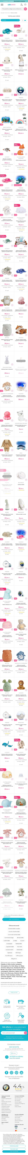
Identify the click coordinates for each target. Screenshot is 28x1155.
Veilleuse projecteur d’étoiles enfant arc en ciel (7, 786)
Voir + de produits (14, 919)
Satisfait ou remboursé (6, 1112)
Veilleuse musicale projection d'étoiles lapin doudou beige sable (7, 396)
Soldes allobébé (18, 1106)
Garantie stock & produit (6, 1110)
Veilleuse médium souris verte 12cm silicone (7, 695)
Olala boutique (11, 975)
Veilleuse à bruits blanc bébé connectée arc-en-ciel (21, 130)
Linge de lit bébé (10, 946)
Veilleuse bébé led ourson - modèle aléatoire (21, 426)
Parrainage (17, 1122)
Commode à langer (9, 937)
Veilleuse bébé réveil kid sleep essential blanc (21, 100)
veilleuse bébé (21, 484)
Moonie (16, 973)
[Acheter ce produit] (12, 35)
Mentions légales (18, 1102)
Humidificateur (9, 955)
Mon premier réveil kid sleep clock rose (7, 725)
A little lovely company (13, 964)
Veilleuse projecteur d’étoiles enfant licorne (7, 636)
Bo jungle (8, 969)
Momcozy (10, 973)
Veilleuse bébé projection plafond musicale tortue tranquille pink (21, 544)
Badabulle (17, 968)
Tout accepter (14, 1151)
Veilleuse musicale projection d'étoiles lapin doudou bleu (21, 666)
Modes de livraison (5, 1107)
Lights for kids (20, 971)
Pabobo (3, 964)
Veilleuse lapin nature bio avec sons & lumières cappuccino (7, 455)
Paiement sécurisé (19, 1124)
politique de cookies (19, 1143)
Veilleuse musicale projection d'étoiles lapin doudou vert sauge (7, 902)
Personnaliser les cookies (6, 1104)
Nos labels (4, 1118)
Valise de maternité (18, 1120)
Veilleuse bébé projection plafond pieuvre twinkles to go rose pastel (21, 310)
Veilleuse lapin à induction (7, 369)
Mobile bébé (19, 949)
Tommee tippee (6, 976)
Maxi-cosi (4, 973)
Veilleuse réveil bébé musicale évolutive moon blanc (20, 604)
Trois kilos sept (21, 976)
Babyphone (14, 958)
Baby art (17, 966)
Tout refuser (14, 1149)
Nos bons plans (18, 1099)
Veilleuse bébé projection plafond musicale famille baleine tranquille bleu (7, 755)
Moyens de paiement (6, 1109)
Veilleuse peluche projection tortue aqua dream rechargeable (21, 190)
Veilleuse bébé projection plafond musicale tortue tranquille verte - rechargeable (7, 252)
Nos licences (4, 1120)
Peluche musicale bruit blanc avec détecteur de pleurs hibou (7, 310)
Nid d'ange (18, 952)
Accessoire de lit (9, 949)
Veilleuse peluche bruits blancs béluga (7, 70)
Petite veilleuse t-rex (7, 604)
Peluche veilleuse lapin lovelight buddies (21, 755)
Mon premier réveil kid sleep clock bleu (7, 574)
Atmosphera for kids (7, 966)
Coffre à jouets (19, 955)
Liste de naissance (18, 1116)
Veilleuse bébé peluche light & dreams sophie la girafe (21, 251)
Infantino (12, 971)
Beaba (3, 969)
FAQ (2, 1123)
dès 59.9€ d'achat (7, 1007)
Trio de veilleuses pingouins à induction (21, 784)
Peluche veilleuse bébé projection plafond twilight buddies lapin (7, 544)
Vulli (6, 978)
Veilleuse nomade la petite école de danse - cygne (21, 370)
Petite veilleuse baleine (7, 812)
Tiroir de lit (19, 946)
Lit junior (22, 940)
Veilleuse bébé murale (21, 514)
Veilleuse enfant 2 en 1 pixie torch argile (21, 70)
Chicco (14, 969)
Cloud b (19, 962)
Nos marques (17, 1100)
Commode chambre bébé (14, 934)
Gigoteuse (9, 952)
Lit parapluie (9, 943)
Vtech (3, 978)
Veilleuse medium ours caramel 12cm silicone (7, 666)
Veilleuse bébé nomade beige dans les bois (7, 485)
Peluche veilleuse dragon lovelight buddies (21, 902)
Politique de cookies (6, 1106)
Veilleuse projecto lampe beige (20, 725)
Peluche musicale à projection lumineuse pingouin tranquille (7, 159)
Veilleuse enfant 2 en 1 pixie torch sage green (7, 515)
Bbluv (23, 968)
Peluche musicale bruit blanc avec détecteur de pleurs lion (21, 695)
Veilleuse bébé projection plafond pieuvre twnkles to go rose (7, 426)
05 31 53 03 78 (21, 1022)
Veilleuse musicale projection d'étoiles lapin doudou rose (21, 843)
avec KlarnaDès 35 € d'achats (21, 1007)
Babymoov (10, 968)
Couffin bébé (7, 940)
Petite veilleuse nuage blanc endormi (21, 221)
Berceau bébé (20, 937)
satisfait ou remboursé (7, 1021)
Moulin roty (23, 973)
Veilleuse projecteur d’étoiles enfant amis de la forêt (21, 813)
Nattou (3, 975)
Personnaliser (14, 1146)
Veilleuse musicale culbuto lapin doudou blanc (7, 873)
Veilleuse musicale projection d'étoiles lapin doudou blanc (7, 220)
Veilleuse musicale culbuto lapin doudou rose (7, 843)
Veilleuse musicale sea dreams (7, 130)
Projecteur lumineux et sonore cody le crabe (21, 455)
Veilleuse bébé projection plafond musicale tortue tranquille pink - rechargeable (7, 191)
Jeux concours (17, 1119)
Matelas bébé (19, 943)
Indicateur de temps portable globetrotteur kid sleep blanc (21, 574)
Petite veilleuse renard (21, 160)
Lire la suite (14, 992)
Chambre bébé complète (14, 928)
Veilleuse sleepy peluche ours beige (21, 635)
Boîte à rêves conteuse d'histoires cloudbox (7, 100)
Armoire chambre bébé (14, 931)
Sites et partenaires (5, 1117)
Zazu (10, 978)
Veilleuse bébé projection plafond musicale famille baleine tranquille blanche (21, 41)
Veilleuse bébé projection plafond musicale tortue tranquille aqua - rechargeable (7, 42)
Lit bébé (15, 940)
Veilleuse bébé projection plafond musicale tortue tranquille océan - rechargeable (21, 282)
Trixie (13, 976)
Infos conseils (17, 1117)
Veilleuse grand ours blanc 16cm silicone (7, 340)
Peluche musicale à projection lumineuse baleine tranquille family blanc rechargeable (21, 397)
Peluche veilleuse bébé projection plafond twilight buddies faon (21, 340)
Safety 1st (19, 975)
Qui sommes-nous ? (19, 1097)
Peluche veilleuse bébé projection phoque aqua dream (7, 281)
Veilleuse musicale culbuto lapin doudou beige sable (21, 873)
